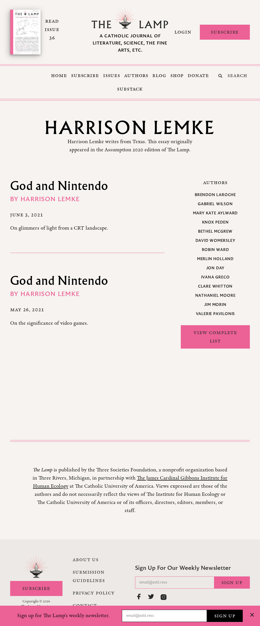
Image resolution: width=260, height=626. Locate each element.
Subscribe (225, 32)
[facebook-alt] (139, 596)
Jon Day (215, 268)
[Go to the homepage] (130, 18)
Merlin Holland (215, 259)
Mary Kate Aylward (215, 213)
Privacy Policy (94, 593)
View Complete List (215, 337)
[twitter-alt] (151, 596)
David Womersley (215, 241)
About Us (86, 560)
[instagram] (163, 597)
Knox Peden (215, 222)
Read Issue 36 (52, 29)
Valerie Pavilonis (215, 314)
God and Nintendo (59, 185)
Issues (111, 75)
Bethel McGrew (215, 232)
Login (182, 32)
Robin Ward (215, 250)
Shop (177, 75)
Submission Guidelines (89, 576)
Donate (198, 75)
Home (59, 75)
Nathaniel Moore (215, 296)
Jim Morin (215, 305)
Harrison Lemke (50, 199)
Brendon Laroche (215, 195)
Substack (130, 89)
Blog (159, 75)
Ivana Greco (215, 277)
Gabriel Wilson (215, 204)
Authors (136, 75)
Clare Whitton (215, 287)
